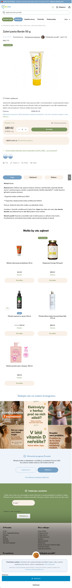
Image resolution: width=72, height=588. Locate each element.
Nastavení (5, 574)
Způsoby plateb (42, 540)
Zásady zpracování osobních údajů (48, 544)
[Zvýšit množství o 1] (25, 129)
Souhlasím (36, 578)
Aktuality (5, 540)
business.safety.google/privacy (34, 569)
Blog (3, 536)
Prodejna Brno (42, 534)
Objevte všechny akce (57, 2)
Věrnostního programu (24, 141)
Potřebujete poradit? (52, 37)
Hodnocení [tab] (32, 177)
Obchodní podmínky (43, 548)
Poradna (5, 534)
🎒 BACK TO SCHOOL (8, 2)
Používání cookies (43, 546)
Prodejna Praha (42, 532)
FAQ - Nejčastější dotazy (10, 532)
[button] (19, 281)
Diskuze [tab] (53, 177)
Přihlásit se (48, 469)
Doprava (5, 117)
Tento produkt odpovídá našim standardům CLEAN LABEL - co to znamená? (30, 151)
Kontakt (4, 538)
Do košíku (48, 129)
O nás (4, 530)
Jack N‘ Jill (63, 37)
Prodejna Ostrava (43, 536)
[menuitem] (7, 19)
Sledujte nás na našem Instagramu (36, 396)
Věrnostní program (8, 542)
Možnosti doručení (59, 123)
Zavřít (15, 166)
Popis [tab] (11, 177)
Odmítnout (35, 585)
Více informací (49, 564)
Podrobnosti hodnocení (32, 37)
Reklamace (40, 542)
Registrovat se (26, 469)
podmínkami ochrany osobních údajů (32, 510)
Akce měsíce (41, 530)
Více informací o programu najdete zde (37, 476)
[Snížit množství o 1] (18, 129)
